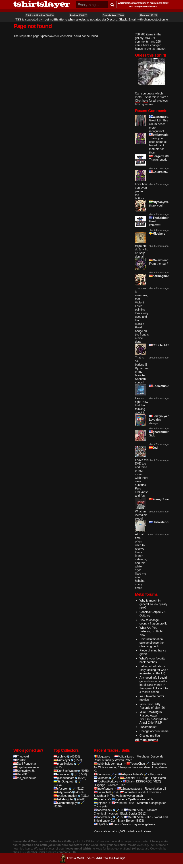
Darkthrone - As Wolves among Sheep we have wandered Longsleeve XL (131, 767)
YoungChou (161, 499)
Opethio (102, 799)
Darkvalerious (162, 522)
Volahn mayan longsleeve (138, 824)
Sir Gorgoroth (65, 781)
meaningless (65, 763)
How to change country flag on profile (153, 621)
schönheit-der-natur (109, 763)
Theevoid (23, 756)
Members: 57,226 (148, 15)
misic (116, 824)
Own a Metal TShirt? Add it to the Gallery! (96, 858)
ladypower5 (64, 792)
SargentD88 (160, 156)
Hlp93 (101, 824)
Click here (141, 100)
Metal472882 (136, 810)
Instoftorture (105, 788)
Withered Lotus (125, 803)
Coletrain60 (160, 172)
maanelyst (64, 774)
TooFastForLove (107, 781)
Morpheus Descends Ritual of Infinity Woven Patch (128, 758)
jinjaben (120, 799)
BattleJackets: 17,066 (113, 15)
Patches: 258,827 (78, 15)
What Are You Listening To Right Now (151, 631)
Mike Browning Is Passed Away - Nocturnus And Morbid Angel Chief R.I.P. (153, 717)
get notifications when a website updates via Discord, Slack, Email (91, 19)
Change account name (153, 731)
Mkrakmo (159, 233)
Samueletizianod (134, 792)
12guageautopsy (131, 788)
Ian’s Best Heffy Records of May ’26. (152, 705)
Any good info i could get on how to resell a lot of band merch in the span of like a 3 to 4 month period (153, 685)
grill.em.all (160, 134)
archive (62, 756)
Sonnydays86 (26, 770)
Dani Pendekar (26, 763)
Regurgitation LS (155, 788)
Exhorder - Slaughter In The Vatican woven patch (127, 793)
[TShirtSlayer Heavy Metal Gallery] (43, 4)
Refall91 (22, 774)
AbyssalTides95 (132, 774)
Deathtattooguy (67, 803)
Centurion (103, 774)
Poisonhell (104, 792)
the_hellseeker (26, 778)
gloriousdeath (65, 778)
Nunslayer (63, 760)
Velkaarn (102, 778)
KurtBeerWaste (67, 770)
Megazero (103, 756)
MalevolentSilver (164, 260)
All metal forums (146, 739)
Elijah (129, 781)
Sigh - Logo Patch (154, 778)
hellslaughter (65, 799)
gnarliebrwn (161, 432)
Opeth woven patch (140, 799)
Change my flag (149, 735)
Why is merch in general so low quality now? (153, 604)
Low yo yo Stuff (163, 416)
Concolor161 (132, 778)
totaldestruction (67, 795)
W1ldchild (159, 117)
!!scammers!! (148, 727)
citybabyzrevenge (165, 202)
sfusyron (62, 788)
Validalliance (126, 756)
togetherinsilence (28, 767)
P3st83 (21, 760)
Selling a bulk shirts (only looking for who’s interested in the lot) (153, 670)
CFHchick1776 (162, 345)
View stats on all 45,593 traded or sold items (122, 831)
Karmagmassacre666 (167, 276)
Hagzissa (156, 774)
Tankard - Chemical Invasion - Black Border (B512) (126, 811)
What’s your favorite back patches (152, 660)
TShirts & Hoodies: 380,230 (40, 15)
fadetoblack (104, 810)
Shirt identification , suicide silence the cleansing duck (151, 642)
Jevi (155, 447)
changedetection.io (155, 19)
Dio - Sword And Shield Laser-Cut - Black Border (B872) (131, 818)
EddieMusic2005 (164, 386)
